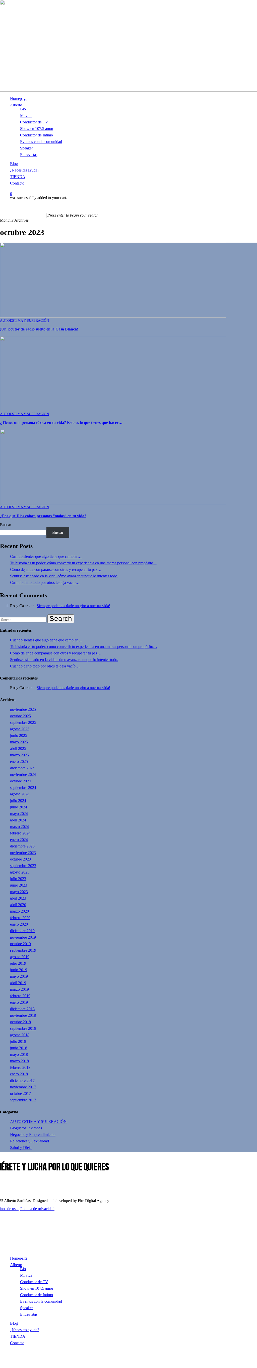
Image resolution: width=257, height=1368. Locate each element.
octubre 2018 (20, 1022)
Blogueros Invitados (26, 1128)
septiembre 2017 (23, 1100)
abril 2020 (18, 905)
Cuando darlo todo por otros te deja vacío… (45, 582)
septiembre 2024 (23, 787)
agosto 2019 (19, 957)
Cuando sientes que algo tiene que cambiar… (46, 556)
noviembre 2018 (23, 1015)
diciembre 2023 (22, 846)
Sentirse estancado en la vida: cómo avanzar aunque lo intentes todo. (64, 576)
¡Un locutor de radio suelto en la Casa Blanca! (39, 329)
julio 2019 (18, 963)
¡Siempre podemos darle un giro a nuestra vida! (72, 606)
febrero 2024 (20, 833)
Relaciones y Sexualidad (29, 1141)
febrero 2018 (20, 1067)
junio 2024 (18, 807)
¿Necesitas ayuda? (24, 1330)
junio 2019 (18, 970)
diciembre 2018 (22, 1009)
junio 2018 (18, 1048)
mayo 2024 (19, 813)
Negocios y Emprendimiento (32, 1134)
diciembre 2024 (22, 768)
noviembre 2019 (23, 937)
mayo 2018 (19, 1054)
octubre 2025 (20, 716)
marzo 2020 (19, 911)
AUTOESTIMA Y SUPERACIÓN (24, 320)
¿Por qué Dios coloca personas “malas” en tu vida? (43, 516)
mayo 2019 (19, 976)
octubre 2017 (20, 1093)
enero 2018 (19, 1074)
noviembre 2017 (23, 1087)
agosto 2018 (19, 1035)
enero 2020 (19, 924)
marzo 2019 (19, 989)
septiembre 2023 (23, 866)
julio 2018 (18, 1041)
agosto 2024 (19, 794)
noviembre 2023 (23, 852)
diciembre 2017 (22, 1080)
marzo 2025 (19, 755)
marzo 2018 (19, 1061)
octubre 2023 (20, 859)
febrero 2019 (20, 996)
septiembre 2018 (23, 1028)
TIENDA (17, 1336)
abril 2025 (18, 748)
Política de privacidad (37, 1209)
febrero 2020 (20, 918)
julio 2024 (18, 800)
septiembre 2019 (23, 950)
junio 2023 (18, 885)
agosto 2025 (19, 729)
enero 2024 (19, 839)
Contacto (17, 1343)
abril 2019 (18, 983)
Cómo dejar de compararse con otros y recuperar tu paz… (55, 569)
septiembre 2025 (23, 722)
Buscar (5, 525)
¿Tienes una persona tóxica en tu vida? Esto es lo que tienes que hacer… (61, 422)
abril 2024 (18, 820)
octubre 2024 (20, 781)
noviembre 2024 (23, 774)
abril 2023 (18, 898)
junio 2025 (18, 735)
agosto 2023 (19, 872)
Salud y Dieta (21, 1147)
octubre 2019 (20, 944)
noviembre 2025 (23, 709)
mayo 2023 (19, 892)
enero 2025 (19, 761)
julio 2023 (18, 879)
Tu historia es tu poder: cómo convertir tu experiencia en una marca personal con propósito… (83, 563)
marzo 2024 (19, 826)
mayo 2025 (19, 742)
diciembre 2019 (22, 931)
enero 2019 (19, 1002)
